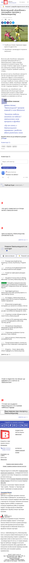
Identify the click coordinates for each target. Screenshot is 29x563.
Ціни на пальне (9, 256)
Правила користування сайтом (14, 464)
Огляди (17, 452)
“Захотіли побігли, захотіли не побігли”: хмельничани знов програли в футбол (13, 117)
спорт (3, 146)
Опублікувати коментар (8, 168)
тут (11, 477)
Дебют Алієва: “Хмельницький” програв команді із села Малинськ (14, 107)
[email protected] (14, 558)
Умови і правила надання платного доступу (14, 466)
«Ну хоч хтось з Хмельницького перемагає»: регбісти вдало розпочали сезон (13, 129)
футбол (14, 146)
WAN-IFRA (3, 483)
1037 (10, 20)
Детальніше (4, 445)
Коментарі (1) (5, 142)
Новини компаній (20, 450)
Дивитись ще (23, 240)
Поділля (9, 146)
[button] (2, 2)
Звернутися (4, 459)
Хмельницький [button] (12, 2)
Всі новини (22, 2)
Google (4, 138)
